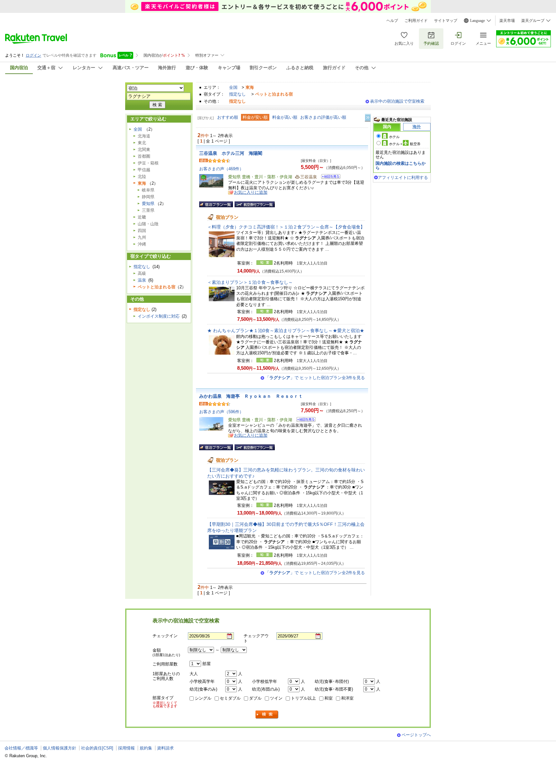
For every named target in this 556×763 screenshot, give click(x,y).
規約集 (146, 748)
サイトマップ (445, 20)
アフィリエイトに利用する (403, 177)
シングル (203, 698)
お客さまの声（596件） (221, 411)
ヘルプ (392, 20)
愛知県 (148, 203)
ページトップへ (416, 734)
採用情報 (126, 748)
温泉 (142, 280)
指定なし (237, 94)
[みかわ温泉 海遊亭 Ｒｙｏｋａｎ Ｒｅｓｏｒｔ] (304, 420)
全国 (233, 87)
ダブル (255, 698)
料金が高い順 (284, 117)
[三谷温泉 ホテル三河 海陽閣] (328, 177)
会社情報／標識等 (21, 748)
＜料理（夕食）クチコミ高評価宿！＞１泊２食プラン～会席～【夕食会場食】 (286, 226)
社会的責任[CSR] (97, 748)
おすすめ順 (227, 117)
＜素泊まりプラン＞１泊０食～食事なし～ (250, 282)
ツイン (276, 698)
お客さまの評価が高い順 (323, 117)
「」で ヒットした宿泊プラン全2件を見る (315, 572)
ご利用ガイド (416, 20)
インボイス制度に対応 (159, 316)
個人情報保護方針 (59, 748)
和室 (328, 698)
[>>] (368, 118)
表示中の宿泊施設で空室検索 (397, 101)
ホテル (394, 137)
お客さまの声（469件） (221, 168)
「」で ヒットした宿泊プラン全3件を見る (315, 377)
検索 (267, 715)
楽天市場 (507, 20)
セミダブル (230, 698)
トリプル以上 (303, 698)
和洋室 (347, 698)
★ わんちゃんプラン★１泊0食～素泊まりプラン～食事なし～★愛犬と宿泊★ (285, 330)
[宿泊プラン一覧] (216, 204)
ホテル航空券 (405, 144)
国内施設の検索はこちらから (400, 165)
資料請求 (165, 748)
